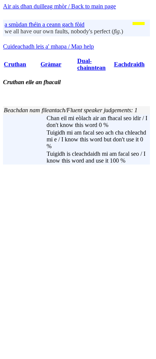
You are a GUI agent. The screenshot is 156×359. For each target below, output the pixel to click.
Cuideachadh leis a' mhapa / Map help (48, 46)
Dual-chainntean (91, 64)
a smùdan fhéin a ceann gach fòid (44, 24)
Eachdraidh (129, 64)
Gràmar (51, 64)
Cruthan (15, 64)
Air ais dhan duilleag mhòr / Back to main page (59, 6)
